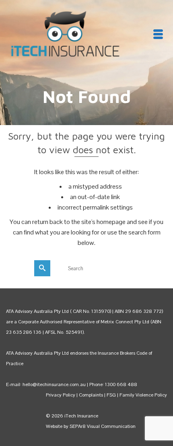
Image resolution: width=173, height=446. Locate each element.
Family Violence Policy (143, 395)
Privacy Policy (60, 395)
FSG (111, 395)
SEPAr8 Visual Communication (103, 426)
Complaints (91, 395)
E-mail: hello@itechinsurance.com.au (46, 384)
